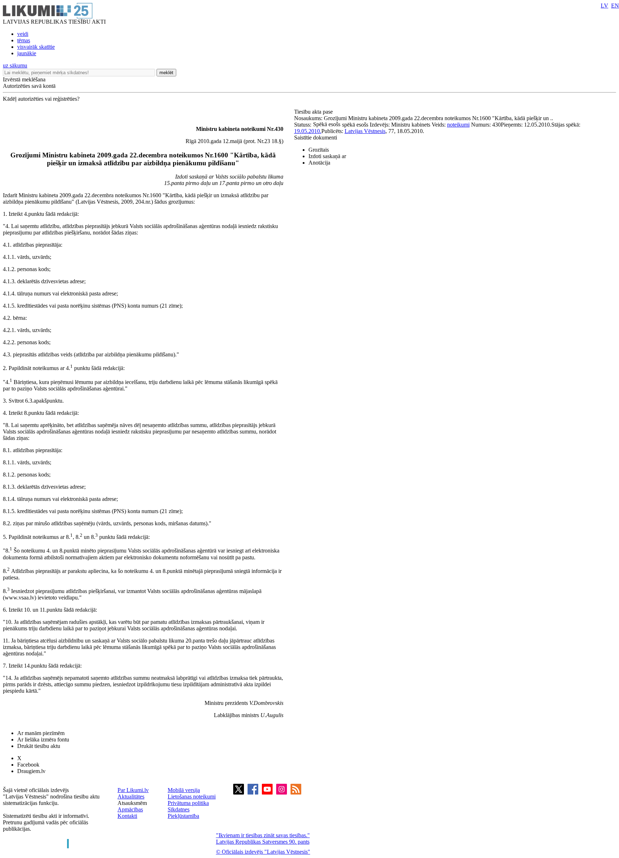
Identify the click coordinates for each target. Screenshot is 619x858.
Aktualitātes (130, 796)
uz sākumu (15, 65)
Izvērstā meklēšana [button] (24, 79)
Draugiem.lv (31, 771)
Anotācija (319, 163)
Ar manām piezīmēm (40, 733)
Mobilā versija (184, 790)
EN (615, 6)
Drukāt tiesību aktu (38, 746)
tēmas (23, 40)
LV (604, 6)
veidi (22, 34)
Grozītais (318, 150)
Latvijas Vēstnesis (365, 131)
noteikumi (458, 125)
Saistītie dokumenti (315, 137)
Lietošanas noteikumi (192, 796)
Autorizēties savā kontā (29, 86)
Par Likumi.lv (133, 790)
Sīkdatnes (178, 809)
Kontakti (127, 816)
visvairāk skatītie (36, 47)
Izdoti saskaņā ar (327, 156)
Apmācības (130, 809)
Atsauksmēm (132, 803)
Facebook (28, 765)
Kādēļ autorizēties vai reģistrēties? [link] (41, 99)
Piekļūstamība (183, 816)
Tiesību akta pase (314, 112)
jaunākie (26, 53)
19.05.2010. (307, 131)
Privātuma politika (188, 803)
